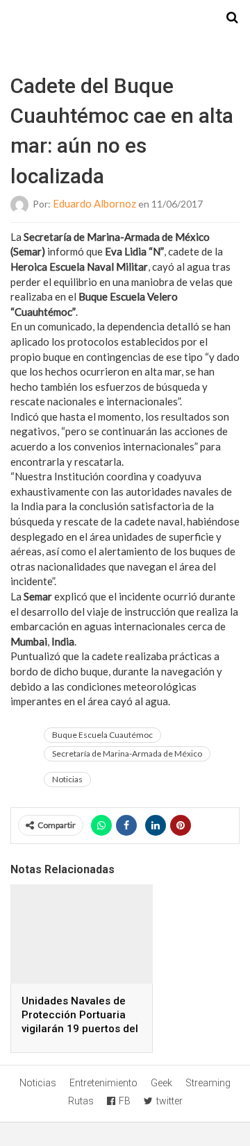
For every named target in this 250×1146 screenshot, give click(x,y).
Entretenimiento (103, 1082)
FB (125, 1100)
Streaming (208, 1082)
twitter (169, 1100)
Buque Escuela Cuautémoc (102, 735)
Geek (161, 1082)
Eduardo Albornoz (94, 203)
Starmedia (125, 18)
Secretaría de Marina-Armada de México (127, 753)
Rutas (81, 1100)
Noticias (67, 779)
